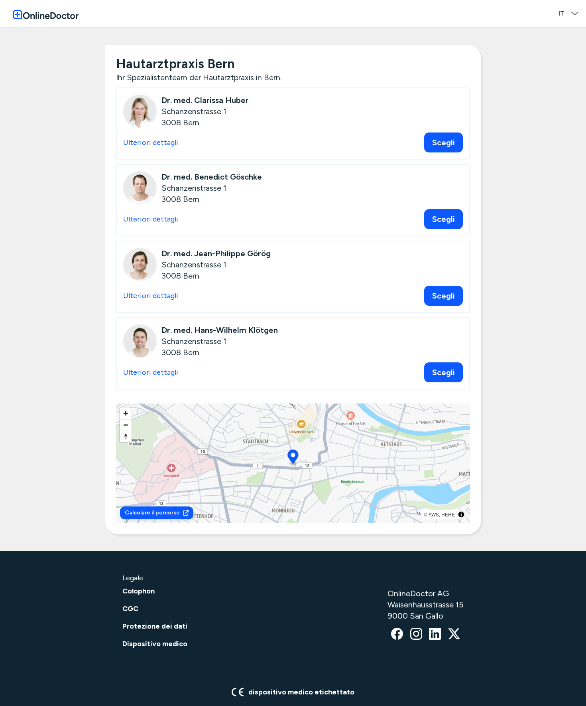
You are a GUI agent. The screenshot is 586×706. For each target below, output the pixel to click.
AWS (434, 514)
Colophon (138, 591)
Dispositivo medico (154, 643)
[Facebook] (397, 634)
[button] (293, 458)
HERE (448, 514)
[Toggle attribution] (461, 514)
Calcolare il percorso (152, 512)
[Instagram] (416, 634)
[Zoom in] (126, 413)
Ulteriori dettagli (150, 142)
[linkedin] (435, 634)
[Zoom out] (126, 425)
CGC (130, 608)
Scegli (443, 142)
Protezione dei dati (154, 626)
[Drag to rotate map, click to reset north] (126, 436)
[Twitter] (454, 634)
